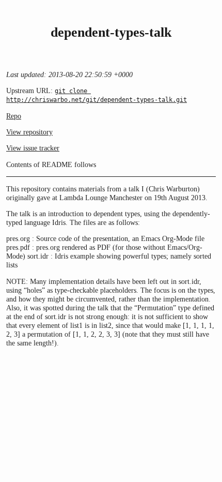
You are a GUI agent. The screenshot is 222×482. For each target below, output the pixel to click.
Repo (13, 116)
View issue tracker (32, 148)
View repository (29, 132)
